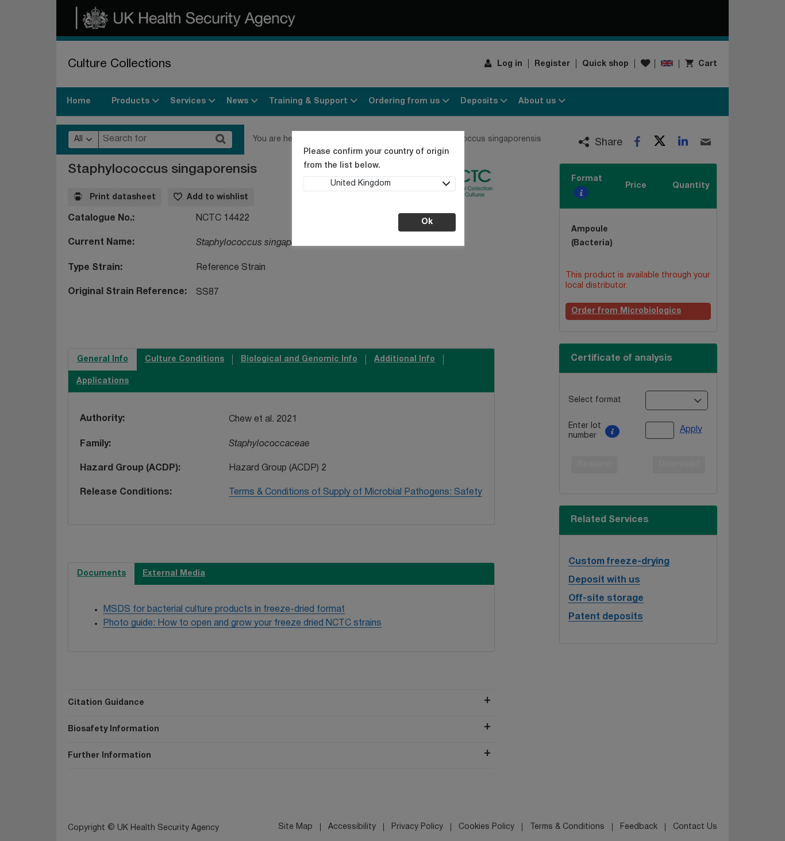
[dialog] (392, 420)
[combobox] (379, 183)
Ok (427, 222)
